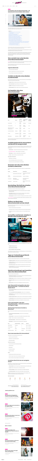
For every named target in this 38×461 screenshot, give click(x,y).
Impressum (25, 459)
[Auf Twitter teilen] (5, 20)
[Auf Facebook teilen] (5, 19)
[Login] (34, 6)
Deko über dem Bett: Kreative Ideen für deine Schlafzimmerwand (13, 386)
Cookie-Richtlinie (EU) (29, 459)
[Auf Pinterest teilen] (5, 22)
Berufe (9, 61)
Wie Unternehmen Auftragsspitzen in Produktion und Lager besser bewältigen (11, 396)
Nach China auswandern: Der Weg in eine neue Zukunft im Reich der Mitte (12, 441)
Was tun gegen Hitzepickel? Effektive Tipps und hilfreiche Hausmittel (26, 386)
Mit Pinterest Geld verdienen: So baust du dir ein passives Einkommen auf (12, 416)
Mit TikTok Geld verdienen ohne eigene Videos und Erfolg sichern (11, 451)
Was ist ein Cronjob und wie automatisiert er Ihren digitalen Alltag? (12, 406)
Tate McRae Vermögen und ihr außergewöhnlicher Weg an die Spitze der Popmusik (12, 431)
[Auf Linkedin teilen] (5, 23)
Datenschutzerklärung (20, 459)
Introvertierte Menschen (10, 197)
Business (9, 9)
